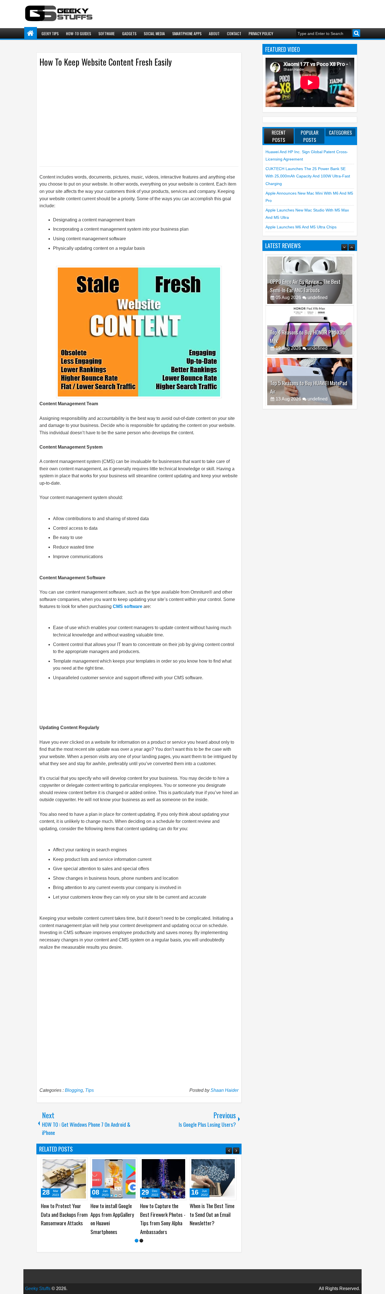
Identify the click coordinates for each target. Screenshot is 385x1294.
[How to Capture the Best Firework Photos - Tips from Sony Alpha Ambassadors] (163, 1179)
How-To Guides (78, 33)
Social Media (154, 33)
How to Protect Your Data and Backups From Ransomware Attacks (64, 1214)
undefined (317, 296)
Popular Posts (309, 136)
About (214, 33)
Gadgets (129, 33)
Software (106, 33)
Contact (234, 33)
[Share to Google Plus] (81, 1164)
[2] (141, 1240)
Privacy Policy (261, 33)
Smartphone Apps (187, 33)
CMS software (127, 606)
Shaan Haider (224, 1090)
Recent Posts (279, 136)
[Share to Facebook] (69, 1164)
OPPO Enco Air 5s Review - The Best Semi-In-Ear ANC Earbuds (305, 285)
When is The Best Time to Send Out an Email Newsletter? (212, 1214)
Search (356, 33)
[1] (136, 1240)
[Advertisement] (133, 116)
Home (30, 33)
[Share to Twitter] (75, 1164)
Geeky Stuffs (37, 1288)
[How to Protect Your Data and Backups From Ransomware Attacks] (64, 1179)
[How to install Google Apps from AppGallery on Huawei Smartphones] (114, 1179)
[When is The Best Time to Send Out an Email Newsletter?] (213, 1179)
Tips (89, 1090)
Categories (340, 132)
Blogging (74, 1090)
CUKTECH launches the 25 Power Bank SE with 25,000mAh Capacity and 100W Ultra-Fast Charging (307, 176)
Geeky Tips (50, 33)
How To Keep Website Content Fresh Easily (105, 61)
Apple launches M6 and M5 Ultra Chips (301, 227)
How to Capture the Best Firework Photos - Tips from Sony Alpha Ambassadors (162, 1219)
